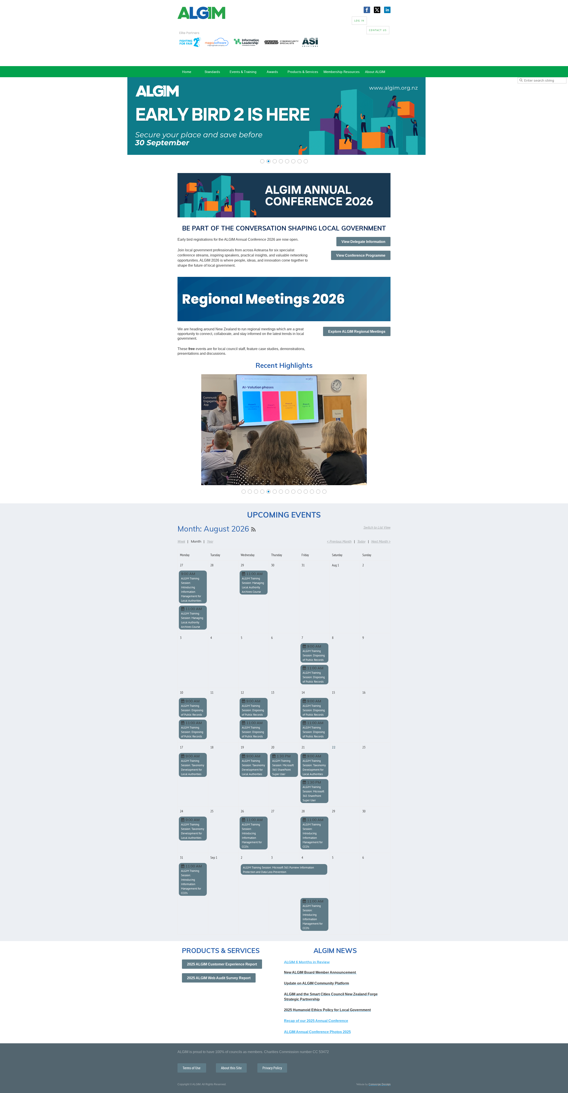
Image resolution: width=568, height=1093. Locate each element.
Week (181, 541)
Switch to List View (376, 527)
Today (361, 541)
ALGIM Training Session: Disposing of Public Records (314, 655)
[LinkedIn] (387, 10)
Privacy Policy (272, 1067)
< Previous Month (339, 541)
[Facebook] (367, 10)
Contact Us (378, 30)
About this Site (231, 1067)
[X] (377, 10)
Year (210, 541)
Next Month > (380, 541)
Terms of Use (192, 1067)
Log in (359, 20)
